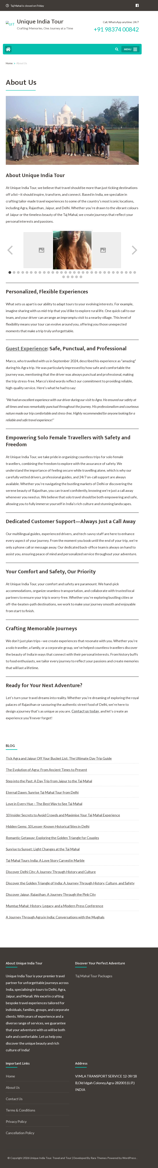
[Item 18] (83, 272)
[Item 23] (104, 272)
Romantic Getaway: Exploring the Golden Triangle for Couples (52, 838)
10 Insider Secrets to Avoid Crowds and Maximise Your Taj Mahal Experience (63, 815)
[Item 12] (57, 272)
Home (10, 1076)
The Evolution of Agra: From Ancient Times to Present (46, 770)
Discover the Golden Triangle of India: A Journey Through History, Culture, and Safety (70, 883)
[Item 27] (121, 272)
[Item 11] (52, 272)
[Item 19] (87, 272)
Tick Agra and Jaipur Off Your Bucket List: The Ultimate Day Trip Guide (59, 758)
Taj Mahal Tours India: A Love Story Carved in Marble (45, 860)
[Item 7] (35, 272)
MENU (127, 49)
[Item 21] (96, 272)
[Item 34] (76, 277)
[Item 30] (134, 272)
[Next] (134, 250)
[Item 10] (48, 272)
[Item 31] (63, 277)
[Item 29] (130, 272)
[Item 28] (126, 272)
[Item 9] (44, 272)
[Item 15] (70, 272)
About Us (13, 1087)
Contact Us (14, 1099)
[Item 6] (31, 272)
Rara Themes (99, 1158)
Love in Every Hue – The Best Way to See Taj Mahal (44, 804)
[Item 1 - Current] (9, 272)
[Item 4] (22, 272)
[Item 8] (40, 272)
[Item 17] (78, 272)
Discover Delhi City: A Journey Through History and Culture (51, 872)
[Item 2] (14, 272)
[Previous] (10, 250)
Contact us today (85, 711)
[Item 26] (117, 272)
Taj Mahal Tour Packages (93, 976)
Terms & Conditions (20, 1110)
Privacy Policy (16, 1121)
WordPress (129, 1158)
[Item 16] (74, 272)
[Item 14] (65, 272)
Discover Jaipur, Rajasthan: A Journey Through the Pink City (51, 894)
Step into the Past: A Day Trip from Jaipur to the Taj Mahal (49, 781)
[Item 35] (81, 277)
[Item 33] (72, 277)
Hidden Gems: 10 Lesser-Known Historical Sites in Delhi (47, 826)
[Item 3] (18, 272)
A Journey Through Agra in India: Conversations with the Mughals (55, 917)
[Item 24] (109, 272)
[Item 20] (91, 272)
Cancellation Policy (20, 1133)
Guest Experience (26, 348)
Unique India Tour (40, 22)
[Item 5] (27, 272)
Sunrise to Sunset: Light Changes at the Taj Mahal (43, 849)
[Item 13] (61, 272)
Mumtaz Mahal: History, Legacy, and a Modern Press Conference (54, 906)
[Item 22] (100, 272)
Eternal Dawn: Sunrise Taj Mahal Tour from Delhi (42, 792)
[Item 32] (68, 277)
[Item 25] (113, 272)
